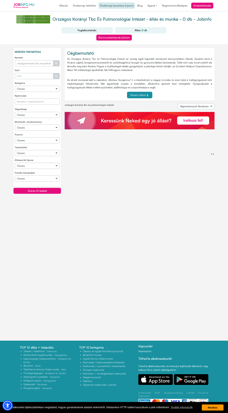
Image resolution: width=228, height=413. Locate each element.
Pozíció (19, 134)
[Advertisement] (37, 215)
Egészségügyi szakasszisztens (47, 360)
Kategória (20, 83)
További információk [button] (182, 407)
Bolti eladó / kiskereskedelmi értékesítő (104, 362)
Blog (140, 5)
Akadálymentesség (173, 392)
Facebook (203, 392)
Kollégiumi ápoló (39, 380)
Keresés (19, 57)
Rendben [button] (212, 407)
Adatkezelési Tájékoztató (144, 394)
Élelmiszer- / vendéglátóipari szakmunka (104, 373)
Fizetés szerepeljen (25, 172)
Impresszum (144, 351)
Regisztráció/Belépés (175, 5)
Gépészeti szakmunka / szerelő (99, 384)
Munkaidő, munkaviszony (28, 121)
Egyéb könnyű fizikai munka (98, 358)
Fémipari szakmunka (93, 369)
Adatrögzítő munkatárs (41, 376)
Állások (63, 5)
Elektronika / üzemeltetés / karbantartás (104, 366)
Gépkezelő (35, 384)
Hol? (17, 70)
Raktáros (87, 381)
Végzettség (21, 109)
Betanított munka (92, 354)
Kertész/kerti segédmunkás (45, 354)
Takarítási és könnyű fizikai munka (44, 369)
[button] (7, 405)
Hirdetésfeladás (202, 5)
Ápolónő (31, 365)
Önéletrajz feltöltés (84, 5)
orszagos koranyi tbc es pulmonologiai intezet (89, 105)
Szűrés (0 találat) (37, 190)
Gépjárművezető (92, 377)
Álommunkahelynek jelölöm (114, 37)
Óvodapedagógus (44, 373)
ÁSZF (157, 392)
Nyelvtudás (20, 95)
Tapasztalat (21, 147)
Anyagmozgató (37, 388)
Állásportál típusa (24, 160)
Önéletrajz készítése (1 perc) (117, 5)
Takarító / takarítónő (40, 351)
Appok (151, 5)
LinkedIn (190, 392)
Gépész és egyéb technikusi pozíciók (103, 351)
